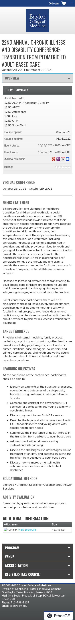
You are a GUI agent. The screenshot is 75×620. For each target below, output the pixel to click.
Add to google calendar (53, 159)
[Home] (37, 19)
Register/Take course (22, 574)
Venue (9, 556)
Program (12, 547)
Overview (12, 78)
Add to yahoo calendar (58, 159)
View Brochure (27, 529)
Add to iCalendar (63, 159)
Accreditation (16, 565)
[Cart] (63, 5)
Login (55, 3)
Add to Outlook (68, 159)
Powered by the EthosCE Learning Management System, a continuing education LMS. (58, 615)
